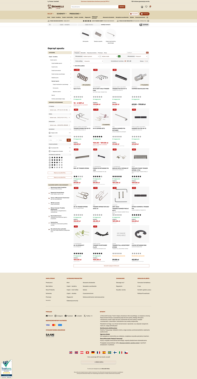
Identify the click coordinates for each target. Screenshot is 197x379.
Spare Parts (77, 88)
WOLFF (75, 166)
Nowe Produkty (50, 290)
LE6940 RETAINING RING (139, 245)
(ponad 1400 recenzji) (103, 20)
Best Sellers (49, 286)
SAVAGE (114, 243)
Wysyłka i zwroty (121, 290)
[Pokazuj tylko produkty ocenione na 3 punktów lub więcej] (59, 162)
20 (125, 61)
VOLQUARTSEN (77, 87)
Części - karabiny (56, 17)
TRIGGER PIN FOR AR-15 (119, 88)
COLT (113, 126)
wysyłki (108, 357)
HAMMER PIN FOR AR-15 (139, 128)
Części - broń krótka (67, 17)
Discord (50, 316)
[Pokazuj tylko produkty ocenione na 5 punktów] (59, 157)
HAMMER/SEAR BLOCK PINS (140, 88)
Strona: (142, 61)
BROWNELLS (134, 87)
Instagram (60, 316)
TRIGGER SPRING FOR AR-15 (82, 128)
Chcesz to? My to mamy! (56, 188)
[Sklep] (49, 25)
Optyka (132, 17)
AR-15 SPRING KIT (79, 245)
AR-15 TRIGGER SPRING (81, 206)
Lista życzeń (146, 6)
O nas (139, 286)
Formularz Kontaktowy (144, 282)
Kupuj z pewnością (55, 204)
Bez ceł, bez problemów (56, 199)
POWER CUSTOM (96, 243)
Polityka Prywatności (144, 293)
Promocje (146, 13)
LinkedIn (79, 316)
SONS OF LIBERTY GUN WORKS (119, 87)
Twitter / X (89, 316)
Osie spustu (134, 145)
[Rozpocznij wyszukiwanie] (121, 6)
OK (69, 140)
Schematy (61, 14)
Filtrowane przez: (79, 56)
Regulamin (119, 286)
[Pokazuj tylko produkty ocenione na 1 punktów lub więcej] (59, 167)
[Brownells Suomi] (115, 352)
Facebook (70, 316)
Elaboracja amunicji (95, 17)
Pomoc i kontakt (54, 1)
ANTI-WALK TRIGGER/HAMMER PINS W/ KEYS (120, 208)
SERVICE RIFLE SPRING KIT (120, 168)
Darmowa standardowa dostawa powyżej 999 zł (95, 1)
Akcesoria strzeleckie (108, 17)
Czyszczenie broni (140, 17)
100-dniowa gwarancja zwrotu (140, 1)
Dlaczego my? (120, 282)
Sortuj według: (79, 61)
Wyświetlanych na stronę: (117, 61)
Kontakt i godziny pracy (144, 290)
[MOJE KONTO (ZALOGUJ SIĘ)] (142, 6)
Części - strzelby (78, 17)
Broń (48, 17)
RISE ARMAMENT (96, 87)
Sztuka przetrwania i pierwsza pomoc (93, 297)
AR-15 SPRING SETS (99, 128)
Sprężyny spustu (77, 145)
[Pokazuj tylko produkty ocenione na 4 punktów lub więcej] (59, 160)
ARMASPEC (114, 205)
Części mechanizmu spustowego (118, 145)
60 (130, 61)
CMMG (75, 205)
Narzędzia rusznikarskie (122, 17)
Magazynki (87, 17)
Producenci (74, 14)
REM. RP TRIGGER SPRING (81, 168)
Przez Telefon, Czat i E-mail (57, 194)
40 (128, 61)
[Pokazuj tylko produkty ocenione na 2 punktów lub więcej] (59, 165)
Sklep (49, 14)
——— (147, 17)
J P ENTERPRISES (97, 126)
